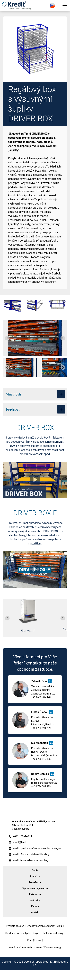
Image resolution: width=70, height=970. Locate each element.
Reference (35, 894)
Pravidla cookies (15, 926)
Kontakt (35, 912)
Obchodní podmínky (52, 933)
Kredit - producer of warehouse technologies (37, 848)
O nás (35, 870)
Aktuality (35, 900)
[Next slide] (62, 338)
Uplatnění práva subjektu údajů (22, 933)
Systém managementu (35, 888)
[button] (20, 367)
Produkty (35, 876)
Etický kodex (34, 940)
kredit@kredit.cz (22, 842)
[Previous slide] (7, 338)
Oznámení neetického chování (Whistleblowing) (35, 947)
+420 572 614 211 (22, 836)
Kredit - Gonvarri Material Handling (31, 854)
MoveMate (35, 882)
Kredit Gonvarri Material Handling (30, 860)
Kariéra (35, 906)
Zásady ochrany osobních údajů (44, 926)
